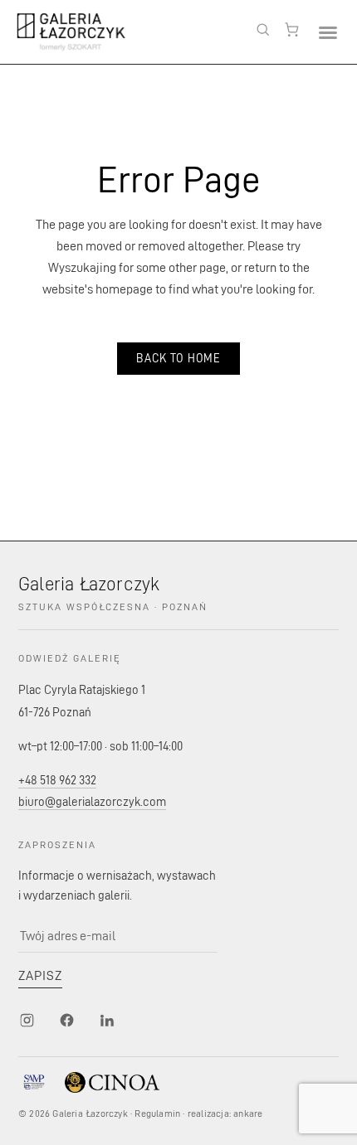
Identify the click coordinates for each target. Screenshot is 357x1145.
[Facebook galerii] (66, 1020)
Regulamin (157, 1113)
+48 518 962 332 (57, 780)
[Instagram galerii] (26, 1020)
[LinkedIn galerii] (106, 1020)
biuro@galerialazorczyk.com (92, 801)
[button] (327, 31)
